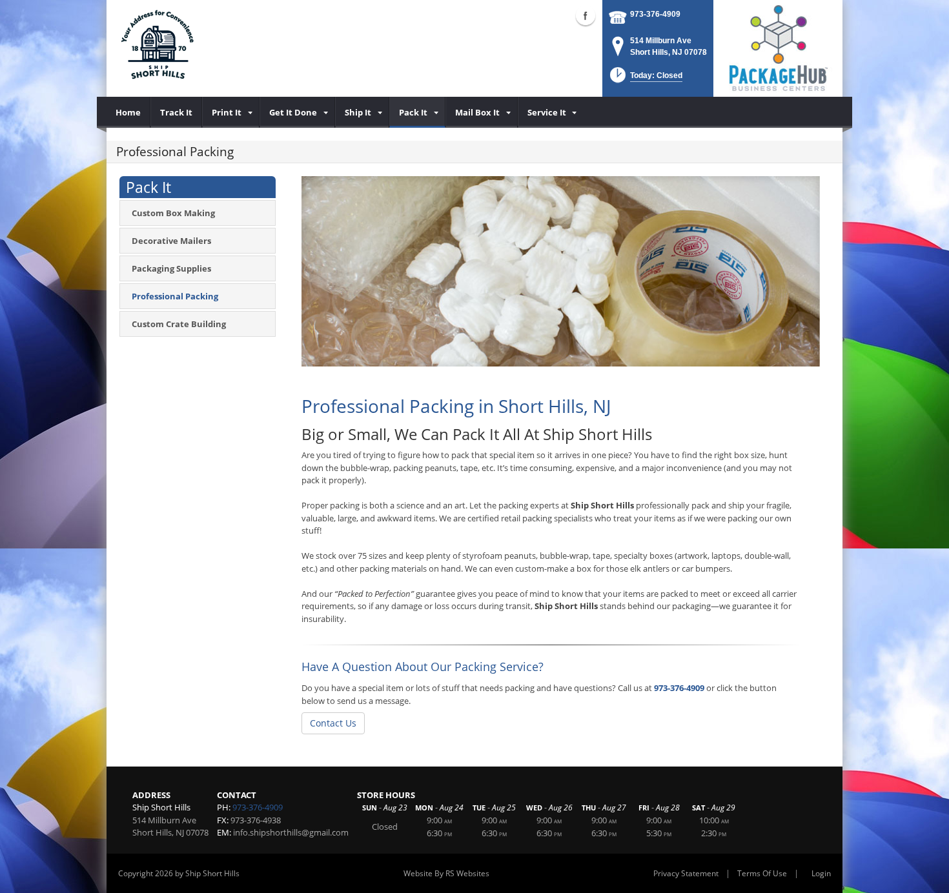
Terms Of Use (762, 873)
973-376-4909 (655, 14)
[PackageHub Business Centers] (777, 47)
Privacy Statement (686, 873)
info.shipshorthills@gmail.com (291, 832)
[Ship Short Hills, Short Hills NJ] (158, 48)
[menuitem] (128, 112)
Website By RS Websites (446, 873)
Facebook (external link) (585, 15)
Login (821, 873)
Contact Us (333, 723)
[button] (644, 79)
